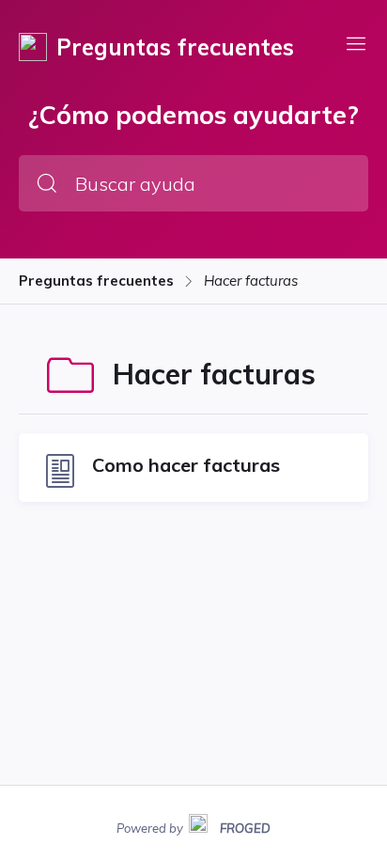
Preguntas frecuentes (96, 280)
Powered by (193, 826)
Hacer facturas (251, 280)
